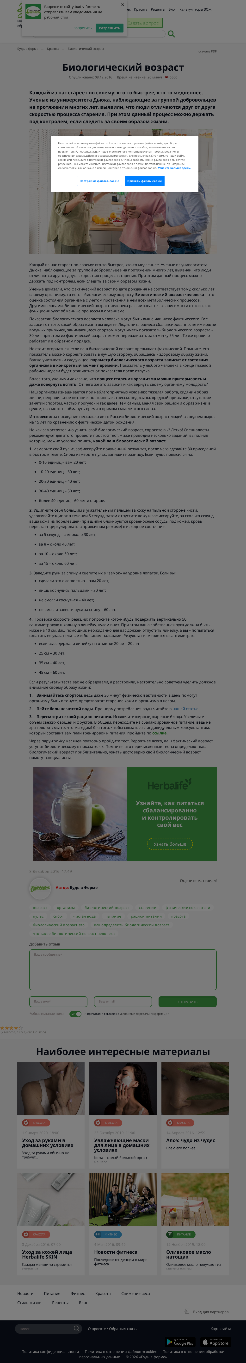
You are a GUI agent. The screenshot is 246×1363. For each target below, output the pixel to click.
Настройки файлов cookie (99, 181)
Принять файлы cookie (144, 181)
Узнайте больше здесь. (174, 168)
